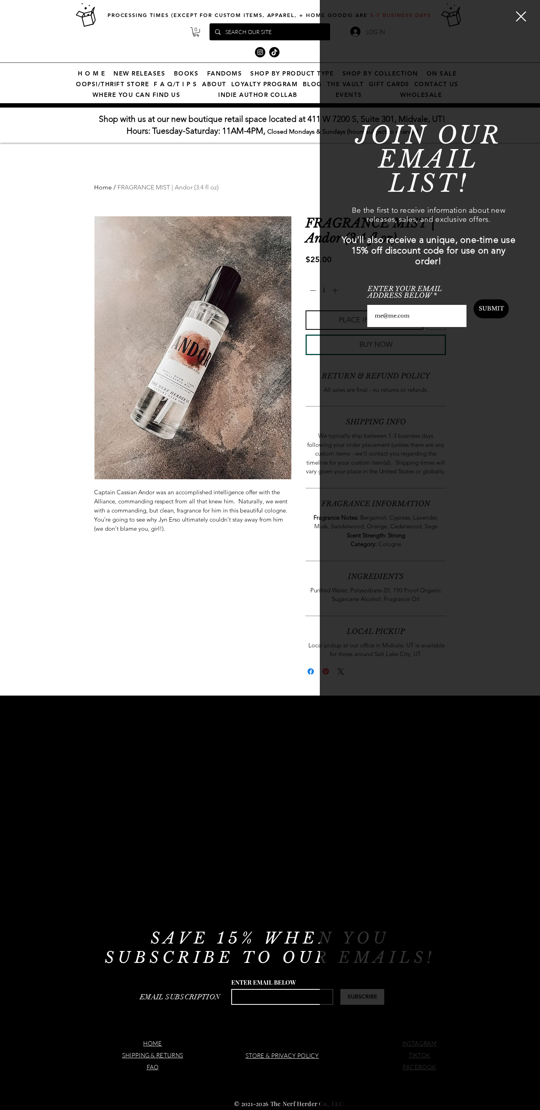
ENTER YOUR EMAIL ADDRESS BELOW (405, 292)
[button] (521, 16)
